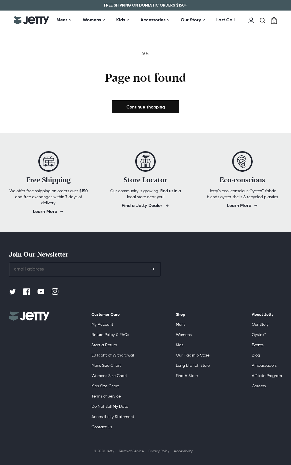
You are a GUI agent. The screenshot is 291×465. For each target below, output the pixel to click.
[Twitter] (13, 292)
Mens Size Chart (106, 365)
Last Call (225, 20)
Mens (62, 20)
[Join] (152, 269)
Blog (256, 355)
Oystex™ (259, 334)
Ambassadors (264, 365)
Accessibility (183, 451)
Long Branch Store (193, 365)
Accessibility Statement (113, 416)
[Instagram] (56, 292)
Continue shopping (145, 107)
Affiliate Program (267, 375)
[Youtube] (41, 292)
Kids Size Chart (105, 386)
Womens (92, 20)
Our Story (191, 20)
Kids (120, 20)
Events (257, 345)
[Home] (31, 20)
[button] (262, 20)
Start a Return (104, 345)
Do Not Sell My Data (110, 406)
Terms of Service (106, 396)
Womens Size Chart (109, 375)
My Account (102, 324)
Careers (259, 386)
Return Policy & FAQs (110, 334)
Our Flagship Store (192, 355)
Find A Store (187, 375)
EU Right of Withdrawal (113, 355)
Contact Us (102, 427)
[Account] (251, 19)
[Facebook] (27, 292)
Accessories (152, 20)
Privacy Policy (158, 451)
